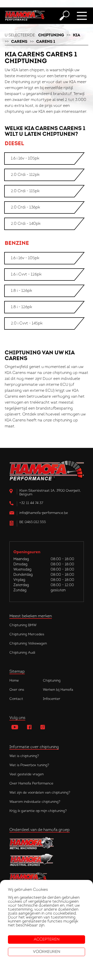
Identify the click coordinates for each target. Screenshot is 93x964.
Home (14, 681)
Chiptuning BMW (22, 625)
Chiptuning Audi (22, 653)
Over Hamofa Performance (31, 783)
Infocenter (51, 699)
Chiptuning (51, 35)
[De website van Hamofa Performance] (46, 877)
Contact (16, 699)
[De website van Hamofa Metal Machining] (46, 843)
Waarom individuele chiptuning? (34, 802)
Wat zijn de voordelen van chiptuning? (39, 793)
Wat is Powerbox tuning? (29, 765)
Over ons (16, 690)
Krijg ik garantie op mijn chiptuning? (38, 811)
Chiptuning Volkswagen (28, 643)
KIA (76, 35)
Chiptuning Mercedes (26, 634)
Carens (19, 42)
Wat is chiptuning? (24, 756)
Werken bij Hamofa (58, 690)
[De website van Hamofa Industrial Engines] (46, 860)
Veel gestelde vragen (26, 774)
